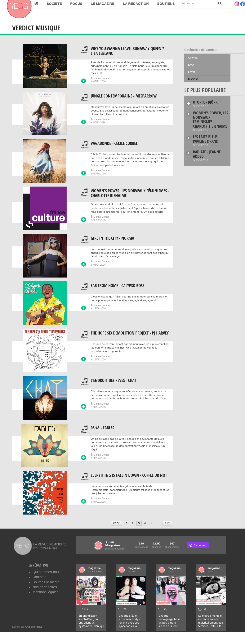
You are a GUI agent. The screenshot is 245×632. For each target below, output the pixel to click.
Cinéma (193, 57)
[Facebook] (242, 4)
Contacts (39, 577)
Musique (193, 78)
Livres (191, 71)
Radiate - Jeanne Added (207, 154)
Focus (76, 4)
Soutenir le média (46, 582)
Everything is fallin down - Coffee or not (129, 475)
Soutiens (166, 4)
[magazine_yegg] (82, 570)
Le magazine (102, 4)
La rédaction (136, 4)
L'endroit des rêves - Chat (113, 380)
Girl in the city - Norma (112, 238)
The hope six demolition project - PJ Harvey (130, 333)
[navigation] (88, 4)
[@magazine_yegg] (98, 545)
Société (54, 4)
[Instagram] (236, 4)
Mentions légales (45, 592)
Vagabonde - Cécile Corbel (114, 143)
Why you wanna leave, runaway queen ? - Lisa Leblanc (128, 50)
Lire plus (83, 80)
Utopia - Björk (205, 102)
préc (116, 523)
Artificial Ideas (33, 626)
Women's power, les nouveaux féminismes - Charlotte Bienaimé (130, 193)
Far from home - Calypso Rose (117, 285)
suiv (167, 523)
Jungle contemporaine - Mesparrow (124, 96)
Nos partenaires (45, 587)
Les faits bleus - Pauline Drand (206, 139)
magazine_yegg (98, 568)
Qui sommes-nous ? (48, 572)
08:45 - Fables (102, 428)
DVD (191, 64)
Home (36, 4)
